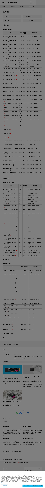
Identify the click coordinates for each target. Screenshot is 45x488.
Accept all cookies (26, 485)
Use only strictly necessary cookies (37, 485)
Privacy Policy (3, 482)
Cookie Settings (4, 485)
